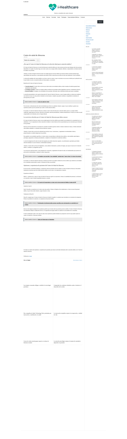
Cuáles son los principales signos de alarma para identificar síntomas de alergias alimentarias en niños (97, 108)
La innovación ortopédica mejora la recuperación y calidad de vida (68, 314)
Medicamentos (89, 27)
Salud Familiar (89, 37)
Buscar (100, 21)
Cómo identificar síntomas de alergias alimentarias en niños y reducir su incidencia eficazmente (97, 101)
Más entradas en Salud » (77, 260)
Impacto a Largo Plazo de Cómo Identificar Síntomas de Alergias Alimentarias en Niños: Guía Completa (97, 94)
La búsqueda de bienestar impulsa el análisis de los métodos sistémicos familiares (97, 152)
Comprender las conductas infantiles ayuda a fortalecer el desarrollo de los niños (67, 286)
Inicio (43, 17)
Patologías (63, 17)
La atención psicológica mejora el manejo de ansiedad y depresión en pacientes (67, 341)
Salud (58, 17)
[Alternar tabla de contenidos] (37, 60)
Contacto (83, 17)
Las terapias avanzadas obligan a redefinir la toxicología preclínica (37, 286)
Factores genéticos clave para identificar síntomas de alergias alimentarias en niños (97, 88)
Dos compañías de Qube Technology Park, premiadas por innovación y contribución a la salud (37, 314)
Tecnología (88, 43)
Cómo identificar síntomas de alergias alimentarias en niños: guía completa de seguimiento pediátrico (97, 136)
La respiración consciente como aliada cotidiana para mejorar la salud (97, 83)
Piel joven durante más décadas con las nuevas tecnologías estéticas (96, 123)
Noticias (48, 17)
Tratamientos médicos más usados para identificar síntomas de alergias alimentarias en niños (97, 129)
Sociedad (53, 17)
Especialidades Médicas (73, 17)
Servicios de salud (89, 39)
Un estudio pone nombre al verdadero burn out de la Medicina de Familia (97, 117)
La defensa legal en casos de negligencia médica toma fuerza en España (97, 175)
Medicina (88, 29)
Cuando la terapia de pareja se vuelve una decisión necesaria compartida (97, 169)
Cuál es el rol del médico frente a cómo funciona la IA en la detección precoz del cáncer (97, 142)
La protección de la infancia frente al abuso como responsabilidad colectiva (97, 158)
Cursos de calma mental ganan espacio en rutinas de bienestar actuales (36, 341)
